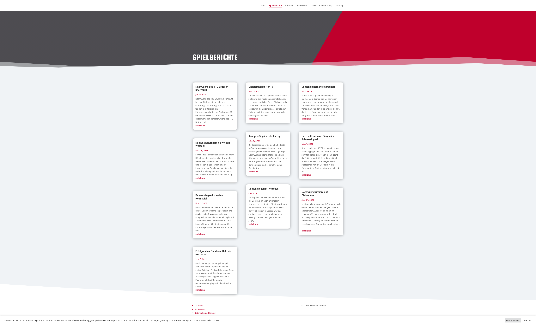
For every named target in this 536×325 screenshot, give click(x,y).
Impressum (302, 6)
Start (263, 6)
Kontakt (289, 6)
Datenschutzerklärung (321, 6)
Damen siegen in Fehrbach (263, 188)
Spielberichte (275, 6)
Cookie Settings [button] (512, 320)
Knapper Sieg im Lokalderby (264, 136)
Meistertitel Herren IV (260, 86)
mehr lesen (200, 125)
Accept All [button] (527, 320)
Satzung (339, 6)
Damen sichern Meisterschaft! (319, 86)
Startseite (199, 305)
